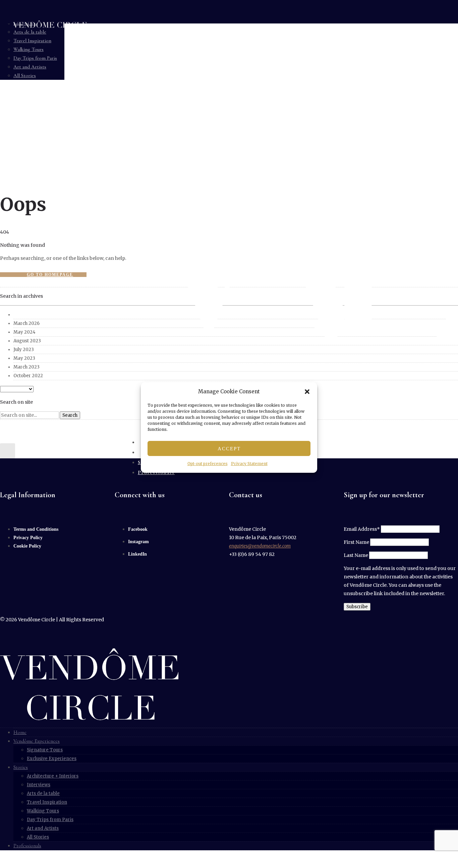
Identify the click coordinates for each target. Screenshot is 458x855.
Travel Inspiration (47, 802)
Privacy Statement (249, 463)
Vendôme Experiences (36, 741)
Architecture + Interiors (52, 776)
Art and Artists (43, 828)
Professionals (27, 846)
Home (19, 732)
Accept (229, 448)
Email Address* (362, 529)
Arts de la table (43, 793)
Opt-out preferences (207, 463)
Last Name (356, 555)
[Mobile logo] (89, 719)
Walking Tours (43, 811)
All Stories (38, 837)
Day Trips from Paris (50, 819)
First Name (356, 542)
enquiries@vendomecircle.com (260, 546)
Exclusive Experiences (51, 758)
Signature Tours (45, 750)
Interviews (38, 785)
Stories (20, 767)
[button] (307, 391)
